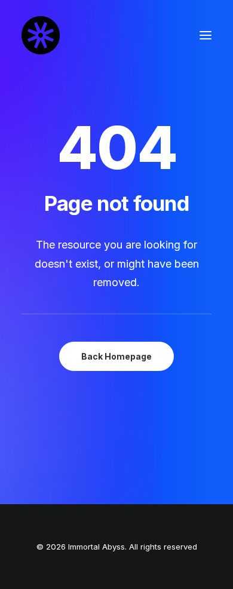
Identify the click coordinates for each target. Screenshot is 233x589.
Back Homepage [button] (116, 356)
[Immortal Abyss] (41, 35)
